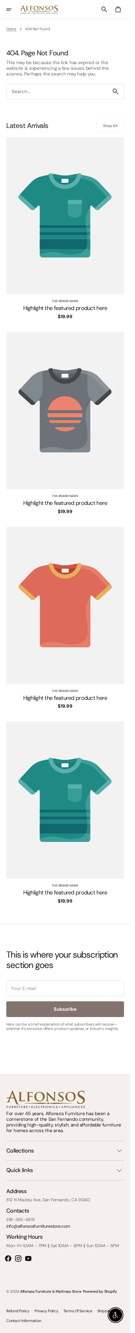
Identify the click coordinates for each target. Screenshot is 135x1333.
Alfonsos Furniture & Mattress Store (50, 1291)
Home (11, 29)
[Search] (115, 91)
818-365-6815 (20, 1219)
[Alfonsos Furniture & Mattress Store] (39, 9)
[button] (13, 9)
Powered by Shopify (100, 1291)
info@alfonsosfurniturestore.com (38, 1226)
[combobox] (57, 91)
